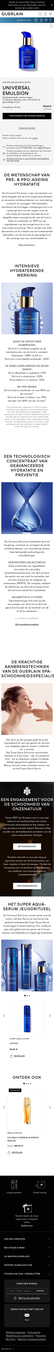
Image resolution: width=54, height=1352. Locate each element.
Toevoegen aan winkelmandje (27, 116)
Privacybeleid (34, 1332)
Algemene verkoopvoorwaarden (32, 1339)
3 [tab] (29, 995)
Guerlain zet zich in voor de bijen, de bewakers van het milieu (28, 160)
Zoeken (40, 1291)
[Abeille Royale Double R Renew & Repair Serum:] (27, 1110)
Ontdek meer (27, 1226)
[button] (52, 5)
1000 (40, 148)
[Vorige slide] (3, 1015)
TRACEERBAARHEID (27, 886)
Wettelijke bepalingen (16, 1332)
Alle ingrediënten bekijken (27, 625)
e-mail (34, 138)
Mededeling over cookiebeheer (20, 1336)
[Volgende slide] (50, 1015)
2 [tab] (27, 995)
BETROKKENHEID (27, 847)
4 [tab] (30, 1083)
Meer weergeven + (27, 245)
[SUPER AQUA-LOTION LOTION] (27, 1018)
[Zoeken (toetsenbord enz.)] (40, 14)
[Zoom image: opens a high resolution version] (51, 26)
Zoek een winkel (27, 128)
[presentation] (25, 995)
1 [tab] (25, 995)
